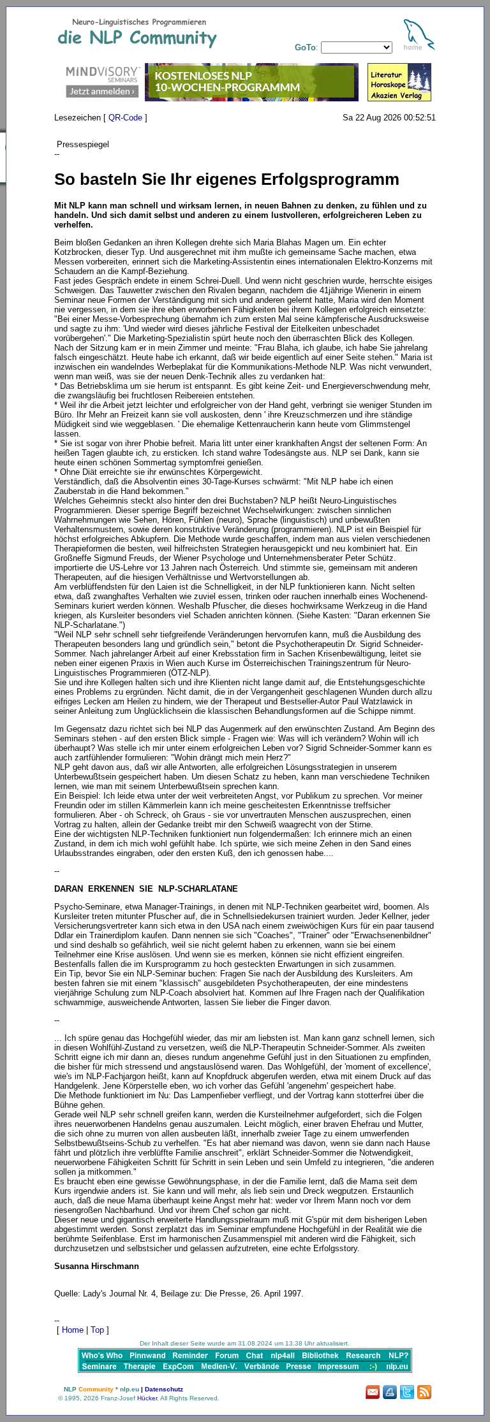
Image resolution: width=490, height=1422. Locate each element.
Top (97, 1330)
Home (73, 1330)
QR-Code (125, 117)
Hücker (147, 1398)
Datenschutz (164, 1389)
